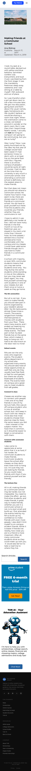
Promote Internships (9, 753)
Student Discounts (8, 713)
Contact (18, 768)
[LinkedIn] (21, 693)
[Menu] (26, 3)
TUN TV (5, 732)
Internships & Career (9, 710)
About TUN (6, 743)
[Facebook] (12, 693)
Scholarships (6, 705)
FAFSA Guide (6, 724)
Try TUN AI (18, 3)
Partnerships (6, 746)
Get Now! (15, 596)
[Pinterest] (8, 693)
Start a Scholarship (8, 748)
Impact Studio (7, 751)
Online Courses (7, 708)
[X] (16, 693)
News (4, 703)
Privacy (12, 768)
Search (23, 559)
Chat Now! (15, 667)
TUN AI (5, 715)
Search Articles (8, 556)
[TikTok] (4, 693)
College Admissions (8, 727)
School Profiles (7, 729)
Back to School (7, 734)
